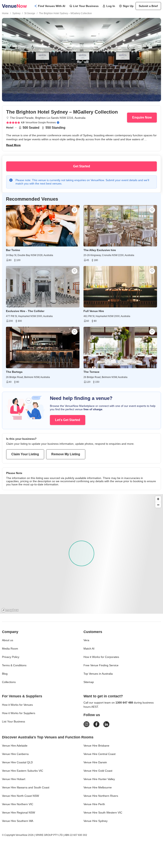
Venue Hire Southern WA (17, 820)
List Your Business (86, 6)
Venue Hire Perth (94, 804)
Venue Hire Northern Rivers (100, 795)
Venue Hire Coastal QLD (17, 762)
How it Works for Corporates (101, 657)
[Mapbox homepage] (10, 610)
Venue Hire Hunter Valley (99, 779)
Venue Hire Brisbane (96, 745)
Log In (110, 6)
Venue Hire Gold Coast (97, 770)
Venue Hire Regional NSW (18, 812)
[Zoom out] (158, 505)
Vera (86, 640)
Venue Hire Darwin (95, 762)
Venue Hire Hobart (13, 779)
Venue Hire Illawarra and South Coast (25, 787)
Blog (5, 673)
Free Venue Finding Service (100, 665)
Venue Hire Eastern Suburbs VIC (22, 770)
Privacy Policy (10, 657)
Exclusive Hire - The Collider (25, 311)
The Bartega (14, 371)
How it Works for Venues (17, 704)
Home (5, 13)
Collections (9, 682)
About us (7, 640)
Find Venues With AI (51, 6)
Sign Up (128, 6)
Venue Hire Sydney (95, 820)
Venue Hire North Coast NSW (20, 795)
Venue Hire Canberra (15, 754)
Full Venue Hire (93, 311)
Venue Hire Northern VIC (17, 804)
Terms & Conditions (14, 665)
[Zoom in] (158, 499)
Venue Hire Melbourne (97, 787)
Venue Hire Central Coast (99, 754)
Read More (13, 145)
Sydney (16, 13)
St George (29, 13)
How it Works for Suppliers (18, 713)
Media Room (10, 648)
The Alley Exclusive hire (99, 250)
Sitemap (88, 682)
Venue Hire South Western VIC (102, 812)
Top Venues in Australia (98, 673)
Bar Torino (13, 250)
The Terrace (91, 371)
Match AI (88, 648)
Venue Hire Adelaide (14, 745)
